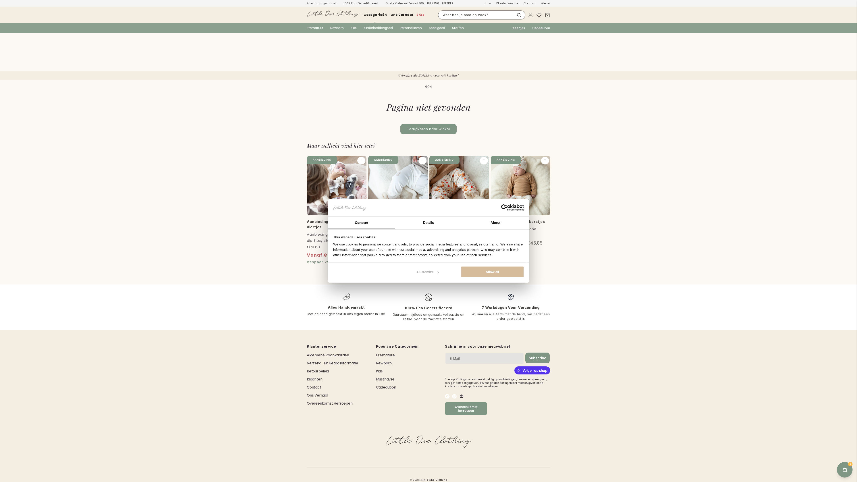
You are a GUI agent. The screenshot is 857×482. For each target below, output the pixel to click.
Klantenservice (507, 3)
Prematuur (315, 28)
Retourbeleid (318, 371)
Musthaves (385, 379)
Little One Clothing (434, 480)
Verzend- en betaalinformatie (332, 363)
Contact (530, 3)
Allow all (492, 272)
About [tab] (495, 222)
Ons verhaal (402, 14)
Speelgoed (437, 28)
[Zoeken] (519, 14)
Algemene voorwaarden (328, 355)
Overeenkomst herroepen (330, 403)
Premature (385, 355)
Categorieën (375, 14)
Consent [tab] (361, 222)
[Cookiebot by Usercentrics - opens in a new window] (504, 207)
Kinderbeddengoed (378, 28)
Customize (425, 272)
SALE (420, 14)
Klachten (314, 379)
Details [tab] (428, 222)
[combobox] (481, 14)
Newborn (337, 28)
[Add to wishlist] (361, 160)
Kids (354, 28)
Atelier (545, 3)
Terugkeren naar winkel (428, 129)
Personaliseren (411, 28)
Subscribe (537, 358)
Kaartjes (518, 28)
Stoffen (458, 28)
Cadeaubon (541, 28)
